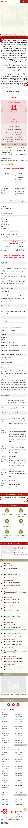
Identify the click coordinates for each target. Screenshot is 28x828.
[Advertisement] (14, 19)
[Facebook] (2, 823)
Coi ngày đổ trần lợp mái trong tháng (13, 577)
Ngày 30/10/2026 (18, 782)
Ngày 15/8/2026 (5, 745)
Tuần (7, 87)
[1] (26, 110)
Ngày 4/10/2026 (5, 759)
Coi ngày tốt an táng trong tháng (12, 602)
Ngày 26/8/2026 (18, 733)
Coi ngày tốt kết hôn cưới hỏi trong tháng (14, 661)
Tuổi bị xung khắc (14, 231)
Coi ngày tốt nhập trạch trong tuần (12, 616)
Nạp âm (2, 156)
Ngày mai (24, 144)
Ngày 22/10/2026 (18, 764)
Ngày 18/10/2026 (18, 754)
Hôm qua (4, 144)
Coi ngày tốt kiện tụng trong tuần (12, 607)
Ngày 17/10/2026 (18, 752)
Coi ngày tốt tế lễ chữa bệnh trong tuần (13, 669)
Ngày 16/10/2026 (5, 787)
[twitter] (18, 705)
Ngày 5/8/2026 (5, 721)
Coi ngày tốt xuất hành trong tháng (12, 627)
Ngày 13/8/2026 (5, 740)
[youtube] (13, 705)
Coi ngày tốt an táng (7, 597)
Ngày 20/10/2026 (18, 759)
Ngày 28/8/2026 (18, 738)
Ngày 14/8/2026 (5, 742)
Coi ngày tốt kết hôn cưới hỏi (9, 656)
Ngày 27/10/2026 (18, 775)
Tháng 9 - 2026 (18, 797)
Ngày (3, 87)
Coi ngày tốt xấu (12, 34)
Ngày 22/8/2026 (18, 723)
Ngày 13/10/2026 (5, 780)
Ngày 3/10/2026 (5, 756)
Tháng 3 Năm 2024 (14, 102)
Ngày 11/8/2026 (5, 735)
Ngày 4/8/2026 (5, 719)
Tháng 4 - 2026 (5, 799)
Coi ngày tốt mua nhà (7, 588)
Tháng (11, 87)
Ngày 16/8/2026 (5, 747)
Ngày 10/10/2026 (5, 773)
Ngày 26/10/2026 (18, 773)
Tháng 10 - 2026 (18, 799)
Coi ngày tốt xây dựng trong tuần (12, 582)
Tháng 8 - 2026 (18, 794)
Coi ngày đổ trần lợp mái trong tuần (13, 574)
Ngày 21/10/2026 (18, 761)
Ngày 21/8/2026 (18, 721)
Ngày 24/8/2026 (18, 728)
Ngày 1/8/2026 (5, 712)
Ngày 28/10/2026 (18, 778)
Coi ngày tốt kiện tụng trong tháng (12, 610)
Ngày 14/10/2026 (5, 782)
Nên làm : (3, 366)
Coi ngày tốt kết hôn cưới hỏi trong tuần (13, 658)
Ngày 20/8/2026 (18, 719)
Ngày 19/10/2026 (18, 756)
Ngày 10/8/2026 (5, 733)
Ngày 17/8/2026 (18, 712)
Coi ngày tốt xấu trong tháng (11, 568)
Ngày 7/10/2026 (5, 766)
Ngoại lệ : (3, 379)
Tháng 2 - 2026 (5, 794)
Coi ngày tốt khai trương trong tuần (12, 633)
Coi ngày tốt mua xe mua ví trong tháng (13, 644)
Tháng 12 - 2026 (18, 804)
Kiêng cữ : (4, 370)
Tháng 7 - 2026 (18, 792)
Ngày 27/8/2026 (18, 735)
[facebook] (9, 705)
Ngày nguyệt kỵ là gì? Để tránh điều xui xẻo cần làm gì (20, 548)
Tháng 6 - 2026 (5, 804)
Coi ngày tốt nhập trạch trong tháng (13, 619)
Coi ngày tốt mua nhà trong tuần (12, 591)
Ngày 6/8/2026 (5, 723)
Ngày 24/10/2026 (18, 768)
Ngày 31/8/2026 (18, 745)
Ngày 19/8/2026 (18, 716)
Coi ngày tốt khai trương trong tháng (13, 636)
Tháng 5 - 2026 (5, 801)
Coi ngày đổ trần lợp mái (8, 571)
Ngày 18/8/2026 (18, 714)
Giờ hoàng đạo (14, 216)
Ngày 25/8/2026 (18, 730)
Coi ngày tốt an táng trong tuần (12, 599)
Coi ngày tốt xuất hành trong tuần (12, 624)
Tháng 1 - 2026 (5, 792)
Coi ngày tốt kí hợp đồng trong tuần (13, 650)
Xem (14, 97)
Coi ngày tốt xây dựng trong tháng (12, 585)
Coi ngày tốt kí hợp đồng (8, 647)
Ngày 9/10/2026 (5, 771)
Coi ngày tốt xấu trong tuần (11, 565)
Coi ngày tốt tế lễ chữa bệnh (8, 664)
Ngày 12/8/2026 (5, 738)
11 (14, 107)
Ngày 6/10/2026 (5, 764)
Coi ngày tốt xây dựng (7, 580)
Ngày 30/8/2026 (18, 742)
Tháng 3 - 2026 (5, 797)
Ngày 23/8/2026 (18, 726)
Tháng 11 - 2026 (18, 801)
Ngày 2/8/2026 (5, 714)
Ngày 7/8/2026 (5, 726)
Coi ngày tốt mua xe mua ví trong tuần (13, 641)
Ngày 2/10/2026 (5, 754)
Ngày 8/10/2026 (5, 768)
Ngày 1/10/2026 (5, 752)
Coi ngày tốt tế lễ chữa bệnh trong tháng (14, 666)
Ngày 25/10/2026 (18, 771)
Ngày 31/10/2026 (18, 785)
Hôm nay (14, 144)
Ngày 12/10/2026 (5, 778)
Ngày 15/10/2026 (5, 785)
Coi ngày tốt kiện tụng (7, 605)
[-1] (2, 110)
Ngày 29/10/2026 (18, 780)
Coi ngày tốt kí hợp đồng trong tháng (13, 652)
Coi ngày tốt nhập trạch (7, 614)
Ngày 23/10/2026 (18, 766)
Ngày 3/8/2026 (5, 716)
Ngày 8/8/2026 (5, 728)
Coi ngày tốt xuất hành (7, 622)
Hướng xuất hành (14, 203)
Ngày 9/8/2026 (5, 730)
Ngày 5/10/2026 (5, 761)
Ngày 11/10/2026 (5, 775)
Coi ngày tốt (4, 34)
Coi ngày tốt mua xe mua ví (8, 639)
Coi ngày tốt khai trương (8, 630)
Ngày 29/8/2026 (18, 740)
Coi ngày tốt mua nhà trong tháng (12, 593)
